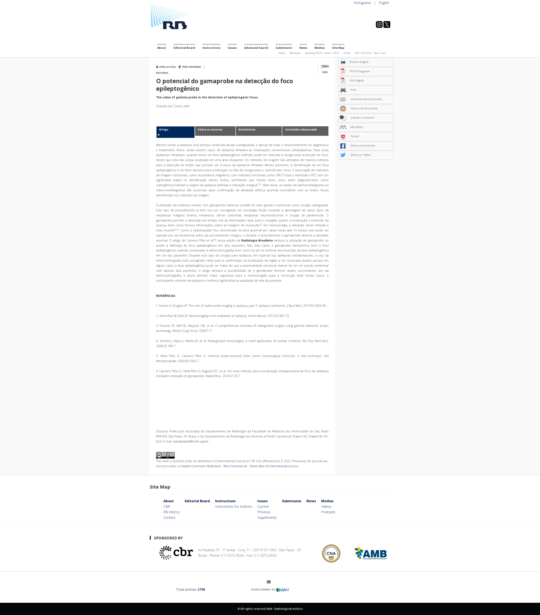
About (161, 48)
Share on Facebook (362, 145)
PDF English (357, 80)
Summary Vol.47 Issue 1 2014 (322, 52)
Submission (284, 48)
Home (281, 52)
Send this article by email (366, 99)
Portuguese (362, 2)
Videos (326, 506)
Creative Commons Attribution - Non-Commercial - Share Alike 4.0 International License (239, 466)
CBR (166, 506)
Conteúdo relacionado (301, 129)
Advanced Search (256, 48)
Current (263, 506)
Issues (232, 48)
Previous (263, 512)
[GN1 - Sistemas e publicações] (282, 589)
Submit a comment (362, 117)
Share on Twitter (360, 155)
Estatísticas (247, 129)
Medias (320, 48)
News (303, 48)
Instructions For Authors (233, 506)
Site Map (338, 48)
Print (353, 90)
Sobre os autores (210, 129)
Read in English (359, 62)
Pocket (354, 136)
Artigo (163, 129)
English (384, 2)
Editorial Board (184, 48)
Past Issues (295, 52)
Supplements (267, 517)
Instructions (211, 48)
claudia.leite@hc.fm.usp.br (190, 441)
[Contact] (270, 581)
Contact (169, 517)
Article (346, 52)
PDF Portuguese (360, 71)
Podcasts (328, 512)
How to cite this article (364, 108)
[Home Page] (188, 17)
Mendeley (356, 127)
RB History (171, 512)
